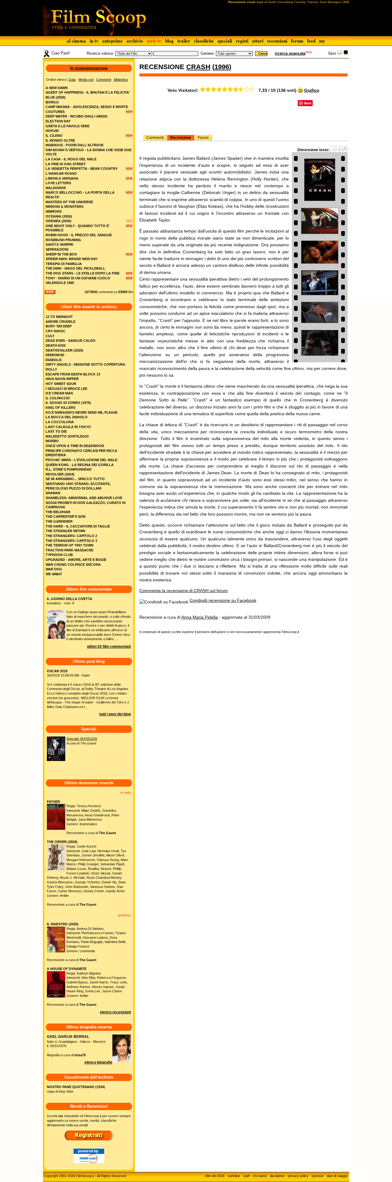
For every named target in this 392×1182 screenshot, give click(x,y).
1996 (221, 67)
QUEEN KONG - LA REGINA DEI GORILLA (80, 465)
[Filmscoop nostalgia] (345, 53)
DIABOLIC (54, 360)
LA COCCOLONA (60, 422)
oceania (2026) (59, 216)
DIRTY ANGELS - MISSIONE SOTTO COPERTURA (85, 364)
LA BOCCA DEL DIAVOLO (67, 417)
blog (169, 40)
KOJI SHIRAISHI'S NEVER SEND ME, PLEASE (82, 412)
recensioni (277, 40)
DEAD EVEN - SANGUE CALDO (71, 340)
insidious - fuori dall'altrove (75, 145)
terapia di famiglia (64, 264)
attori (257, 40)
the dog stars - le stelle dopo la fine (82, 273)
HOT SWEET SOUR (61, 384)
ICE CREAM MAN (59, 393)
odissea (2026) (58, 221)
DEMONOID (55, 355)
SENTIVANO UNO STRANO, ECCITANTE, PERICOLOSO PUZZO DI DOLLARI (78, 486)
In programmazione (88, 68)
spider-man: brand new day (71, 259)
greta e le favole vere (67, 126)
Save (307, 103)
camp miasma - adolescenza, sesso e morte (87, 107)
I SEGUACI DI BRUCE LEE (66, 388)
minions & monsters (64, 206)
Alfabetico (121, 79)
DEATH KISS (56, 345)
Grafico (311, 90)
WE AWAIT (54, 574)
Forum (203, 138)
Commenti (155, 138)
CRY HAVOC (56, 331)
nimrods (54, 211)
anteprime (112, 40)
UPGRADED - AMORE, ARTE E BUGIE (76, 559)
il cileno (54, 135)
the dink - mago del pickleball (75, 268)
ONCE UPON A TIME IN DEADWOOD (75, 446)
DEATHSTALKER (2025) (64, 350)
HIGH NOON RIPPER (62, 379)
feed (311, 40)
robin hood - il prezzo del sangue (79, 235)
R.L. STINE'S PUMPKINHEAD (69, 469)
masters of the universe (69, 202)
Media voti (85, 79)
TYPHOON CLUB (59, 555)
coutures (55, 112)
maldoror (56, 188)
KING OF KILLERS (60, 407)
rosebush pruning (63, 240)
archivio (134, 40)
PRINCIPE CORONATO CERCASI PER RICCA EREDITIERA (81, 453)
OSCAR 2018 (57, 671)
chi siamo (260, 1176)
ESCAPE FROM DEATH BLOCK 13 (73, 374)
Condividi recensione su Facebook (223, 600)
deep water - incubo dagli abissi (76, 116)
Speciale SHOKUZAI (81, 738)
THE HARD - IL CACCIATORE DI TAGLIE (78, 526)
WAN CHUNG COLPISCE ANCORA (73, 564)
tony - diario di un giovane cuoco (78, 278)
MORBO (52, 441)
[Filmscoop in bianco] (339, 53)
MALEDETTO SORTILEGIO (67, 436)
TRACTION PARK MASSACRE (69, 550)
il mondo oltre (60, 140)
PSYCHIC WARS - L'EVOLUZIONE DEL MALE (81, 460)
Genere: (208, 53)
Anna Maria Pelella (199, 617)
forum (297, 40)
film (130, 292)
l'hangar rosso (61, 173)
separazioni (57, 249)
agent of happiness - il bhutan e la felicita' (88, 92)
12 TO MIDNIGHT (59, 317)
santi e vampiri (59, 244)
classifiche (204, 40)
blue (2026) (56, 97)
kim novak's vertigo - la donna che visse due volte (88, 152)
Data (72, 79)
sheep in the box (61, 254)
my (322, 40)
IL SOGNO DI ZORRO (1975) (68, 403)
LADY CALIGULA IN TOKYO (68, 427)
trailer (183, 40)
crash (198, 67)
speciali (224, 40)
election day (58, 121)
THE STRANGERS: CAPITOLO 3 (71, 541)
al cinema (76, 40)
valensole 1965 (60, 283)
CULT (50, 336)
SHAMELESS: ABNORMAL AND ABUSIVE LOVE (84, 498)
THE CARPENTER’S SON (65, 516)
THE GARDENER (59, 521)
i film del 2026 (214, 1176)
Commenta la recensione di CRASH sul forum (183, 590)
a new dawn (57, 88)
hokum (52, 130)
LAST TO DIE (56, 431)
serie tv (154, 40)
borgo (52, 102)
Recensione (180, 138)
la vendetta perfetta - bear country (82, 168)
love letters (58, 183)
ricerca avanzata (290, 53)
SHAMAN (53, 493)
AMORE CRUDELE (60, 321)
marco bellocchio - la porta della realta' (80, 195)
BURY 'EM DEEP (59, 326)
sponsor (317, 1176)
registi (242, 40)
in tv (94, 40)
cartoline (234, 1176)
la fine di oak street (66, 164)
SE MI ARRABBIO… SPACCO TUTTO (75, 479)
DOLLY (51, 369)
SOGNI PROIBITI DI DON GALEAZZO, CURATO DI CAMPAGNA (86, 505)
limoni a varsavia (62, 178)
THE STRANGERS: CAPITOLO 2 (71, 536)
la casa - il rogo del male (71, 159)
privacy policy (298, 1176)
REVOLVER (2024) (60, 474)
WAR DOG (54, 569)
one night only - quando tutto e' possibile (78, 228)
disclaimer (277, 1176)
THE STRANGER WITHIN (65, 531)
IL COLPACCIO (58, 398)
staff (246, 1176)
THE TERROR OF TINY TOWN (69, 545)
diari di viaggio (337, 1176)
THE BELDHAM (58, 512)
